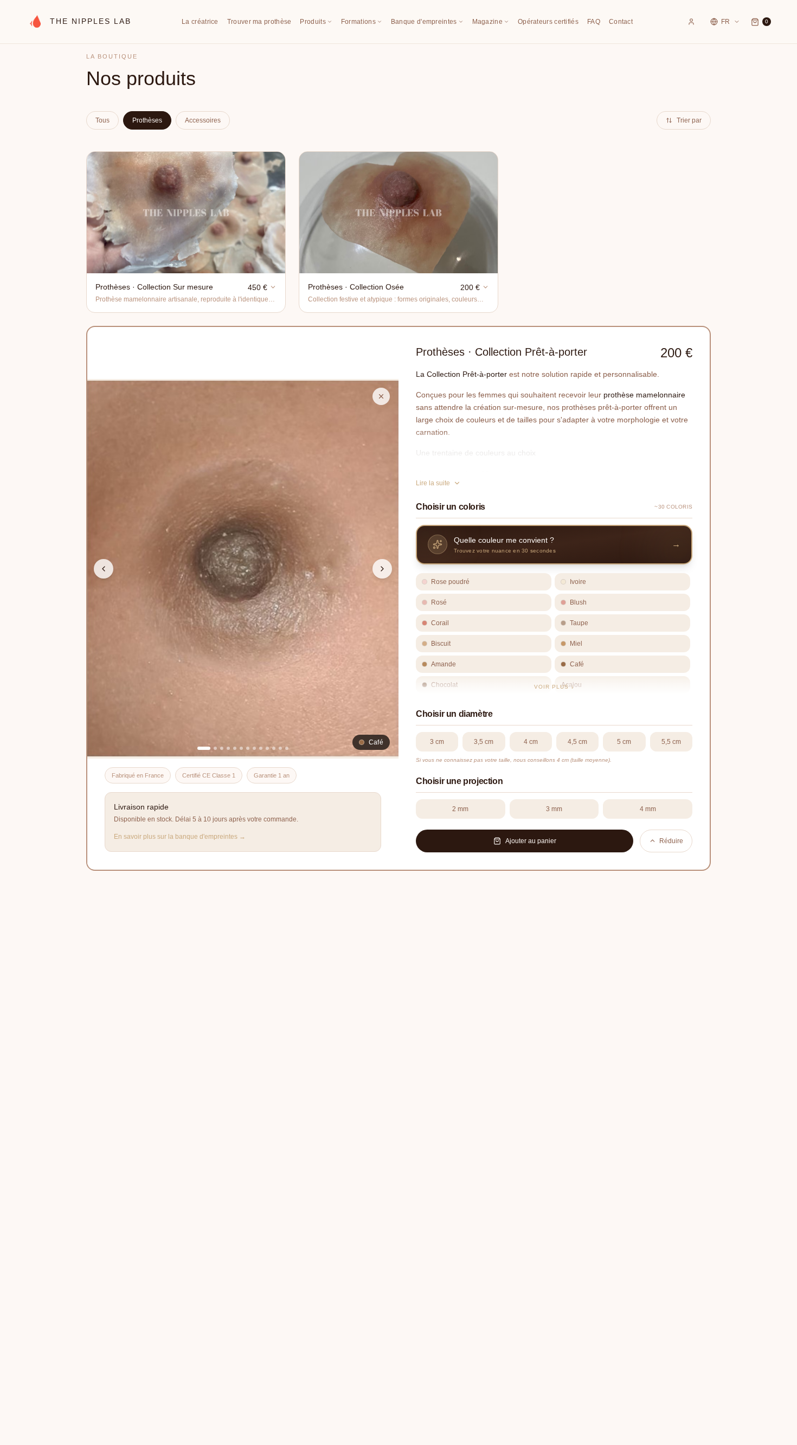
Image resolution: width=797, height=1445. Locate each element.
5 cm (624, 742)
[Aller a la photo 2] (215, 748)
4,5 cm (577, 742)
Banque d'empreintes (424, 21)
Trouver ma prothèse (259, 21)
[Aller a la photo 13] (286, 748)
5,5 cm (671, 742)
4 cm (531, 742)
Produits (312, 21)
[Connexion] (691, 22)
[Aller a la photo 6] (241, 748)
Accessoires (203, 120)
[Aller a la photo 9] (260, 748)
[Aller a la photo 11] (273, 748)
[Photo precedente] (103, 569)
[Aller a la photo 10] (267, 748)
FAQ (593, 21)
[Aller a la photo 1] (203, 748)
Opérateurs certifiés (548, 21)
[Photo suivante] (382, 569)
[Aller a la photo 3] (221, 748)
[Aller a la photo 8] (254, 748)
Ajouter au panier (530, 841)
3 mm (554, 809)
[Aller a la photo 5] (234, 748)
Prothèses (147, 120)
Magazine (487, 21)
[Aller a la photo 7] (247, 748)
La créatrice (200, 21)
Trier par (689, 120)
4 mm (648, 809)
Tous (102, 120)
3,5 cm (483, 742)
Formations (358, 21)
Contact (621, 21)
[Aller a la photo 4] (228, 748)
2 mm (460, 809)
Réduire (671, 841)
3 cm (437, 742)
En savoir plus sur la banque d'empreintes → (180, 836)
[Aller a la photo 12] (280, 748)
